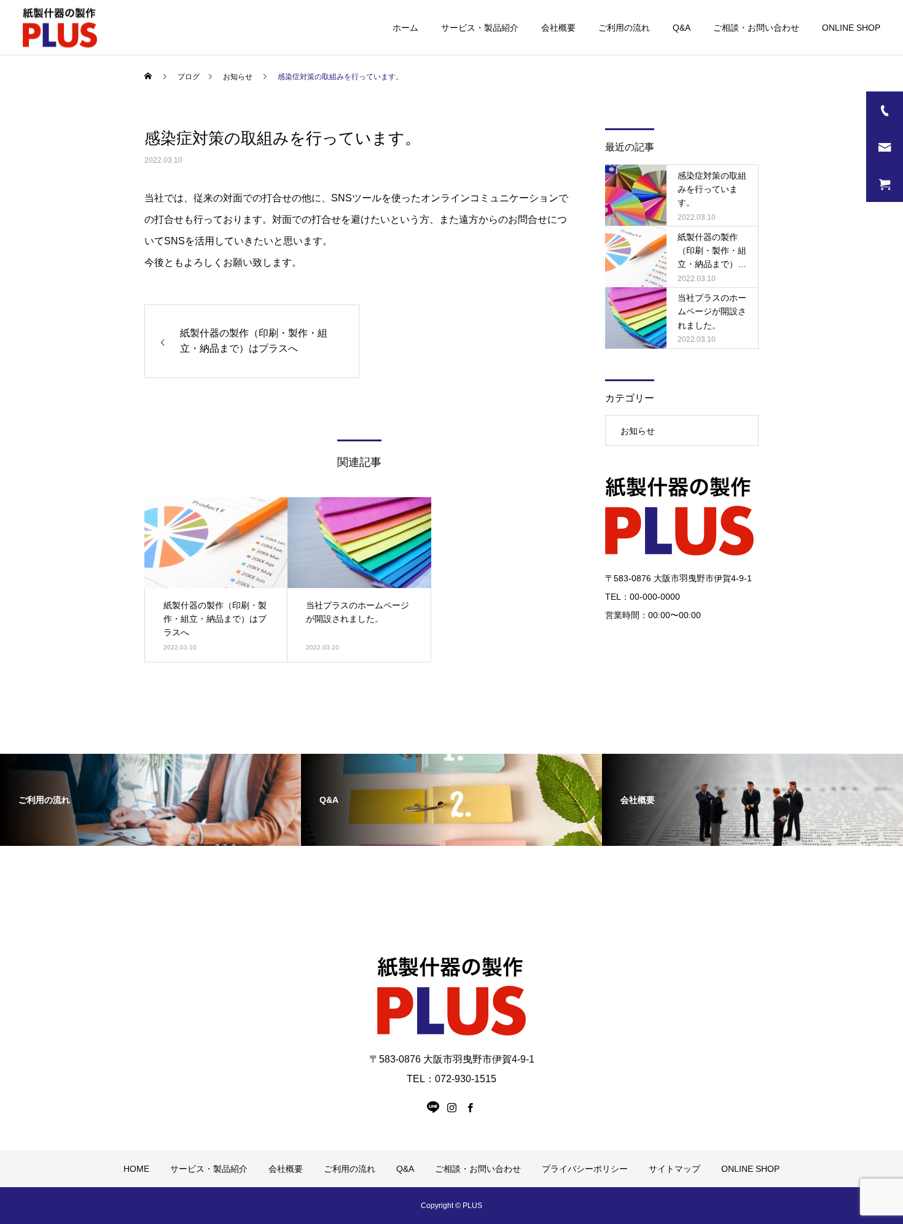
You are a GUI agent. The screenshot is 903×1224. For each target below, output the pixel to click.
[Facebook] (470, 1107)
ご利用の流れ (624, 28)
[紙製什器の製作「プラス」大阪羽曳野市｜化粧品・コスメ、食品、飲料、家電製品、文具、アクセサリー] (60, 27)
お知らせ (637, 431)
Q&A (681, 28)
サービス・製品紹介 (479, 28)
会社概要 (558, 28)
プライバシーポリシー (585, 1169)
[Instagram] (451, 1107)
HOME (136, 1169)
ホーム (405, 28)
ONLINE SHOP (851, 28)
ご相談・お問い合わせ (756, 28)
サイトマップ (674, 1169)
